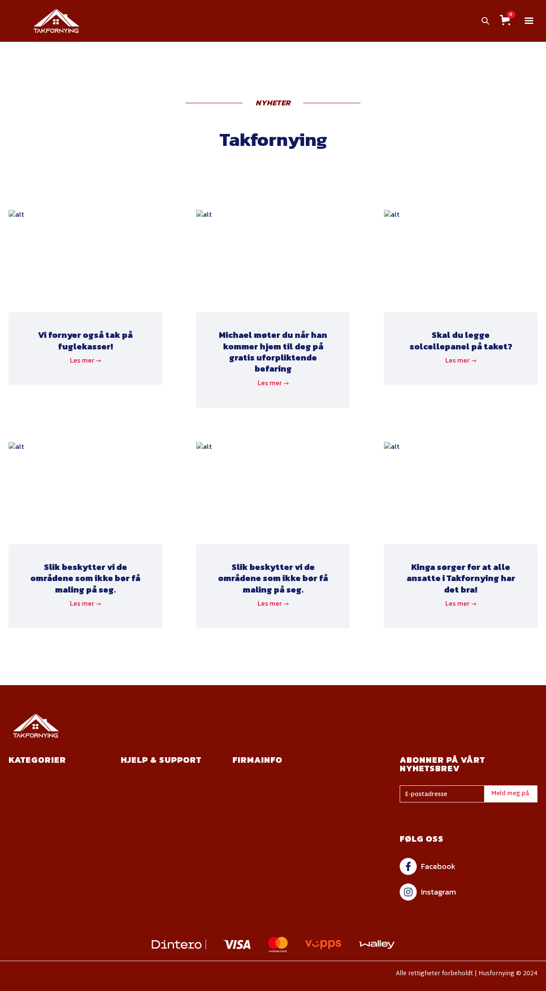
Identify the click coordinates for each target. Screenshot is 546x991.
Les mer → (85, 360)
